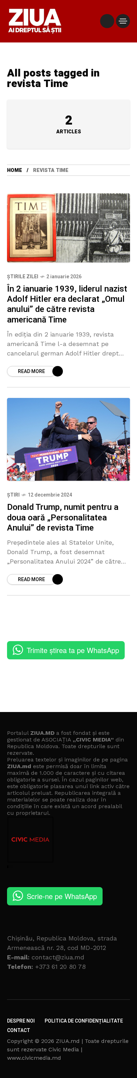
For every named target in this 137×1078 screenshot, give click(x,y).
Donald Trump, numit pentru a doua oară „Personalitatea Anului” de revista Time (62, 517)
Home (14, 170)
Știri (13, 495)
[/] (107, 21)
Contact (18, 1030)
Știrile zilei (22, 276)
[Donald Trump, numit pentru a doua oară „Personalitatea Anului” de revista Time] (68, 439)
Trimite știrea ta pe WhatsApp (73, 650)
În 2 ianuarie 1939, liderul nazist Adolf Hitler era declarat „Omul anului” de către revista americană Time (67, 304)
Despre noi (21, 1021)
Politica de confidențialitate (84, 1021)
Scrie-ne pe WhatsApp (62, 896)
